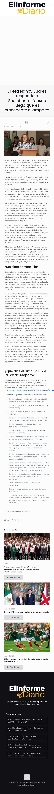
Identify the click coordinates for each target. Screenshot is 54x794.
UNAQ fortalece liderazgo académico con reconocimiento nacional (26, 729)
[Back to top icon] (27, 777)
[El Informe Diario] (27, 7)
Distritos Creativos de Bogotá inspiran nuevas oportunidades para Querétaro (24, 746)
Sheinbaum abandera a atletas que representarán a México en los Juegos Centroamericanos (21, 569)
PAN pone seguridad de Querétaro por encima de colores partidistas (24, 754)
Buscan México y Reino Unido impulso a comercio (26, 612)
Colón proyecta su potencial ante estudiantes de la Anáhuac (22, 737)
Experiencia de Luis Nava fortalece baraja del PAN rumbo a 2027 (25, 720)
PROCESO (27, 511)
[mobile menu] (50, 5)
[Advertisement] (27, 57)
